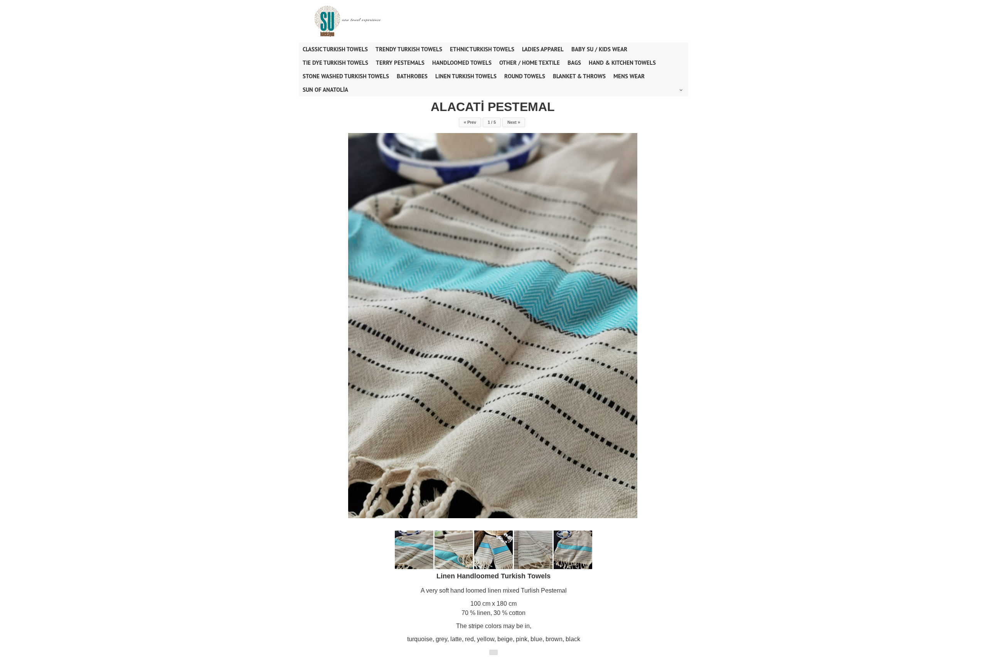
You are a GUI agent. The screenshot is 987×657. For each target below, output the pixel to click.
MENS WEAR (629, 76)
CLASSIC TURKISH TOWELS (335, 49)
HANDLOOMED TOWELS (462, 62)
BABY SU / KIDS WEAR (599, 49)
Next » (513, 122)
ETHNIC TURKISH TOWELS (482, 49)
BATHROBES (412, 76)
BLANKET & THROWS (579, 76)
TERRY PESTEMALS (400, 62)
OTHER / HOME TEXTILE (529, 62)
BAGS (574, 62)
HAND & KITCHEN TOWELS (622, 62)
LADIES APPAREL (543, 49)
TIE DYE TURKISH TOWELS (335, 62)
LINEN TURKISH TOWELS (466, 76)
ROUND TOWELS (524, 76)
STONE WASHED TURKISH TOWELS (346, 76)
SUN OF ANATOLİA (325, 89)
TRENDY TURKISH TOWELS (409, 49)
